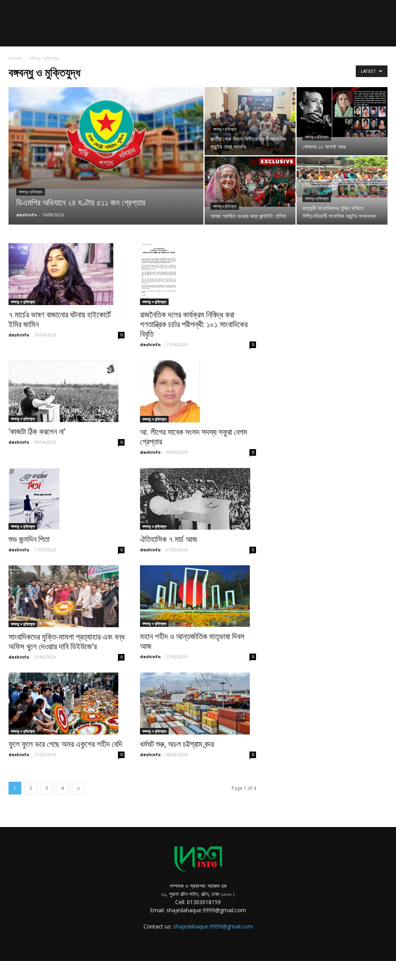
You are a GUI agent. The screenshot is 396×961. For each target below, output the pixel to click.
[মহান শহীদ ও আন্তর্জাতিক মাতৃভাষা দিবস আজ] (198, 596)
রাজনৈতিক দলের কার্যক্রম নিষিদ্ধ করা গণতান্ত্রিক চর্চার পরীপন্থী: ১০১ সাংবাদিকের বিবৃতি (194, 324)
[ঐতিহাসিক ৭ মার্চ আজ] (198, 499)
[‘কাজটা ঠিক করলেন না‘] (67, 391)
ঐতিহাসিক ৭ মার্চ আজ (168, 539)
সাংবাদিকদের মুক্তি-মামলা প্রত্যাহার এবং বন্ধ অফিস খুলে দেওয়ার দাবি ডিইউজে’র (67, 641)
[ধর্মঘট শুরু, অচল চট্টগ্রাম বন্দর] (198, 703)
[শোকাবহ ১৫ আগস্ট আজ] (342, 112)
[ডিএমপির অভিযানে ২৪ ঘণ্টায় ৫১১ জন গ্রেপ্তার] (106, 138)
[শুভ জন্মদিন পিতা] (67, 499)
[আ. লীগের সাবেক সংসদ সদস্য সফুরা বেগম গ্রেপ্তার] (198, 391)
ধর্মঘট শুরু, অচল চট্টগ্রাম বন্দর (177, 744)
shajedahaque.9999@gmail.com (213, 926)
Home (15, 58)
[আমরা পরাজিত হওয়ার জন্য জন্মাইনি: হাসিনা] (250, 181)
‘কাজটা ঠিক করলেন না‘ (37, 431)
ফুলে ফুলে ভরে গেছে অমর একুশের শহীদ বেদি (65, 744)
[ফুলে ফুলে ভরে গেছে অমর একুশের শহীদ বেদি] (67, 703)
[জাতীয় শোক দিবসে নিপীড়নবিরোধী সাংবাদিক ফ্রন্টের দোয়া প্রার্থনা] (250, 121)
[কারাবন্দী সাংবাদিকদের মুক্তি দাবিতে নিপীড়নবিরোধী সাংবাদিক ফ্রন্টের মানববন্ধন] (342, 176)
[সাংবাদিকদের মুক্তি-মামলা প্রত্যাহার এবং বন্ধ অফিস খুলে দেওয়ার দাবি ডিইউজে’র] (67, 596)
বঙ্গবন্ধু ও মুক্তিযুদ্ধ (30, 192)
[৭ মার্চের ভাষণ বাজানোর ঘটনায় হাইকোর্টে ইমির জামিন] (67, 274)
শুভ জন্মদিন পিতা (29, 539)
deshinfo (26, 215)
